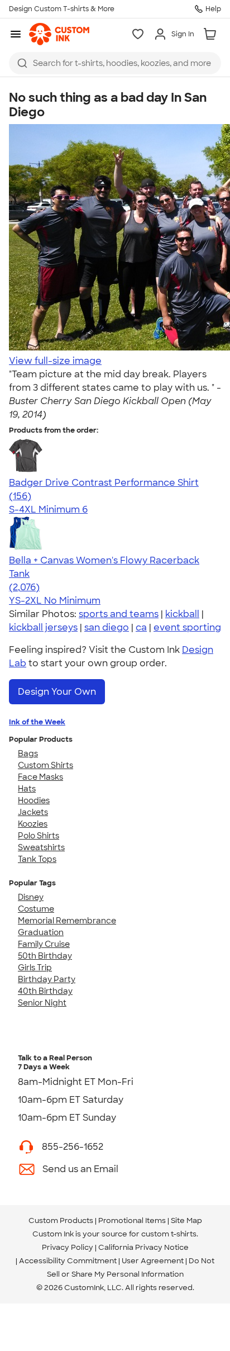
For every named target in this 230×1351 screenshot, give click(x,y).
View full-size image (55, 361)
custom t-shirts (169, 1234)
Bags (28, 753)
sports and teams (119, 614)
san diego (106, 627)
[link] (59, 34)
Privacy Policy (67, 1247)
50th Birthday (45, 956)
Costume (36, 909)
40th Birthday (45, 991)
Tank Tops (37, 859)
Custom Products (60, 1220)
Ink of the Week (37, 722)
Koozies (32, 824)
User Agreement (153, 1260)
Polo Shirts (38, 836)
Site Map (186, 1220)
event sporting (187, 627)
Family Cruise (44, 944)
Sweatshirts (41, 847)
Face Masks (40, 777)
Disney (31, 897)
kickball (182, 614)
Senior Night (42, 1003)
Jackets (33, 812)
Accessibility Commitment (68, 1260)
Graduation (41, 932)
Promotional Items (132, 1220)
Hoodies (34, 800)
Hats (27, 789)
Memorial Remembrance (67, 921)
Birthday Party (46, 979)
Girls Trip (35, 968)
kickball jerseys (43, 627)
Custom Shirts (45, 765)
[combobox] (115, 63)
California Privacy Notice (143, 1247)
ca (141, 627)
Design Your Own (57, 692)
